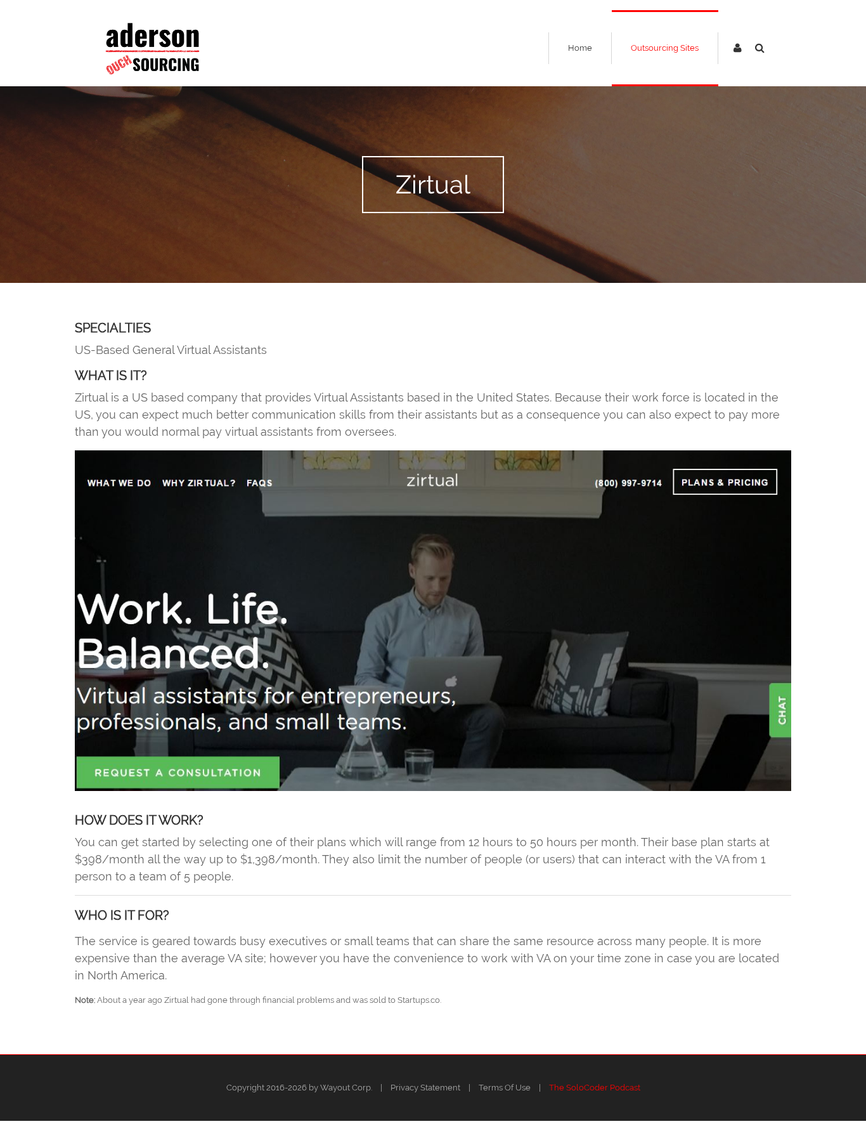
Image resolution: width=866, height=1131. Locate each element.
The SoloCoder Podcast (594, 1087)
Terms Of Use (505, 1087)
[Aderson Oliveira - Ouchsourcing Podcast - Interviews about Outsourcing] (152, 48)
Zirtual (433, 184)
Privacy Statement (425, 1087)
